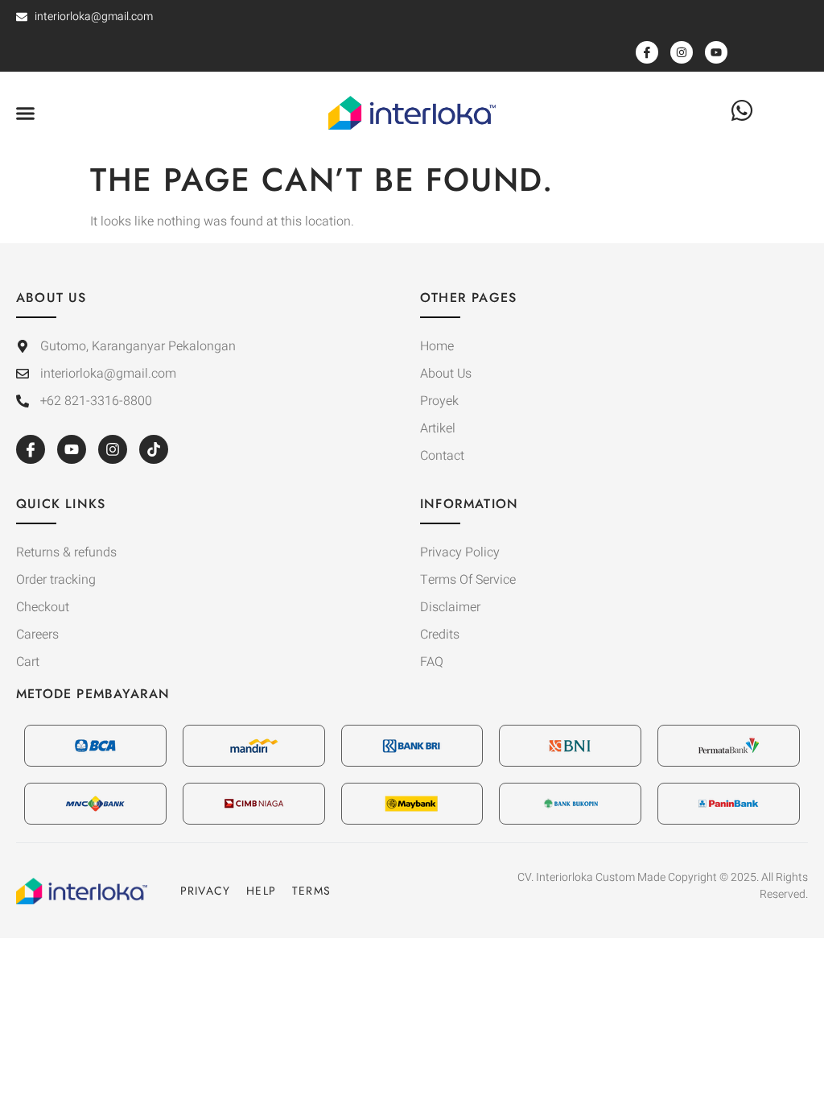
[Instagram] (112, 449)
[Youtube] (71, 449)
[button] (25, 112)
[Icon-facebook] (30, 449)
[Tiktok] (153, 449)
